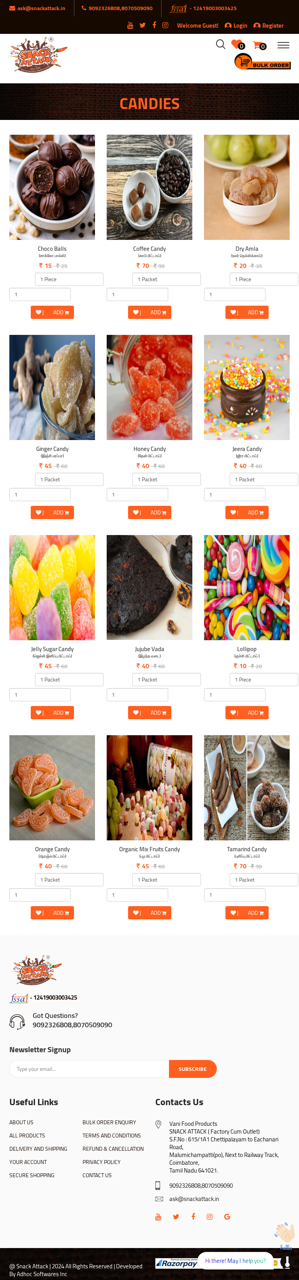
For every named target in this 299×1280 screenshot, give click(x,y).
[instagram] (210, 1216)
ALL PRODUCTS (27, 1135)
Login (240, 25)
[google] (227, 1216)
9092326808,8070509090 (72, 1024)
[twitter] (176, 1216)
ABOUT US (21, 1122)
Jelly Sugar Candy (52, 652)
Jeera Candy (247, 452)
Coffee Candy (149, 252)
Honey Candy (150, 452)
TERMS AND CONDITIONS (112, 1135)
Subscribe (193, 1069)
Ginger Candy (52, 452)
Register (273, 25)
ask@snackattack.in (194, 1198)
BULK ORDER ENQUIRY (109, 1122)
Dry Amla (246, 252)
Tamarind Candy (247, 852)
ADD (59, 312)
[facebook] (193, 1216)
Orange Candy (52, 852)
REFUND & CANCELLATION (113, 1149)
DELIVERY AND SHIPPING (38, 1149)
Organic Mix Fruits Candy (149, 852)
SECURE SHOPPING (32, 1175)
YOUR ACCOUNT (28, 1162)
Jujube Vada (149, 652)
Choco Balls (52, 252)
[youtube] (158, 1216)
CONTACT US (97, 1175)
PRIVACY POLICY (102, 1162)
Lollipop (247, 652)
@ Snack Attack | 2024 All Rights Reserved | (62, 1266)
